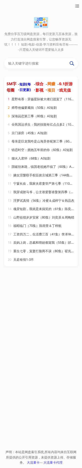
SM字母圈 (12, 87)
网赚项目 (51, 87)
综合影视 (40, 87)
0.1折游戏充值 (66, 87)
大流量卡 (33, 462)
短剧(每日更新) (25, 87)
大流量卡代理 (52, 462)
